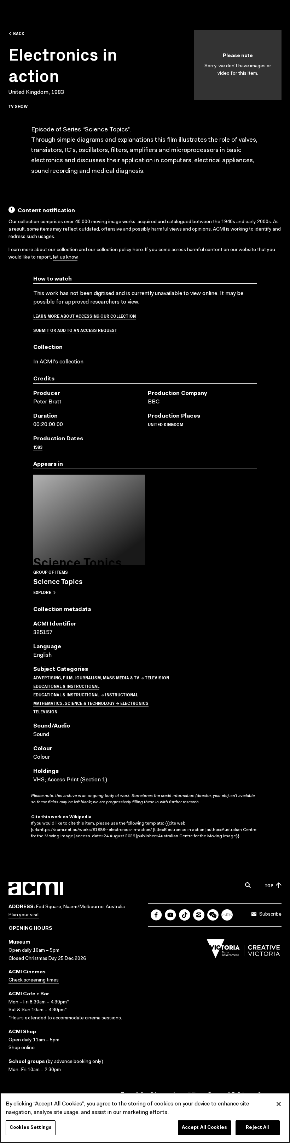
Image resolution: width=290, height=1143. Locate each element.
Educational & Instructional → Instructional (85, 694)
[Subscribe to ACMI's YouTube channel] (170, 915)
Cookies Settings (31, 1127)
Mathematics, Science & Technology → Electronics (91, 703)
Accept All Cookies (204, 1127)
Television (45, 711)
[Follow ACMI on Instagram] (198, 915)
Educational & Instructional (66, 686)
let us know (65, 257)
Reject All (257, 1127)
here (138, 250)
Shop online (21, 1048)
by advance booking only (75, 1061)
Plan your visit (23, 915)
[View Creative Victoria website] (243, 950)
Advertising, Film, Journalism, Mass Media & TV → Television (101, 677)
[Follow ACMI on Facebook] (156, 915)
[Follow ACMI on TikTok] (184, 915)
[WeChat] (213, 915)
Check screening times (33, 980)
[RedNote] (227, 915)
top (269, 885)
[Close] (278, 1104)
